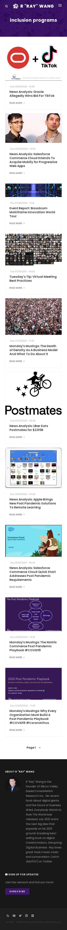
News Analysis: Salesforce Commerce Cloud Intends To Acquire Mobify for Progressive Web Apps (33, 160)
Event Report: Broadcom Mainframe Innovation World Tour (32, 212)
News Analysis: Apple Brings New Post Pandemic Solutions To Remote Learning (32, 503)
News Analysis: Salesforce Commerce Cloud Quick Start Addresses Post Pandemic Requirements (32, 574)
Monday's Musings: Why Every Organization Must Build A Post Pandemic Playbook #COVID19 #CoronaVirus (32, 717)
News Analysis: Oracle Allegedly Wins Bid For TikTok (31, 94)
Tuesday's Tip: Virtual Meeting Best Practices (33, 278)
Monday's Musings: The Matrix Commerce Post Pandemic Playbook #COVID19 (33, 646)
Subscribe (17, 891)
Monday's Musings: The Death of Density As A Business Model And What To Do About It (33, 350)
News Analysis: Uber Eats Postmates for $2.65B (28, 428)
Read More (16, 102)
